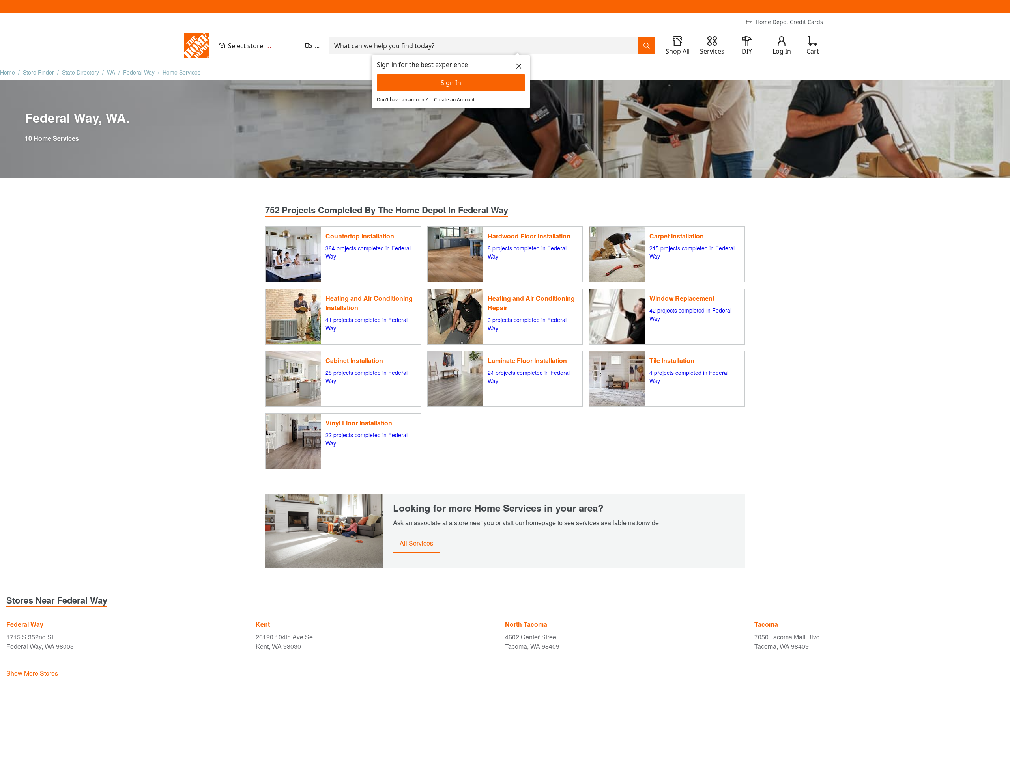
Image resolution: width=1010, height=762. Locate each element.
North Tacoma (526, 624)
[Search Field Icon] (646, 45)
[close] (518, 66)
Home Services (181, 72)
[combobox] (483, 45)
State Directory (80, 72)
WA (111, 72)
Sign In (451, 82)
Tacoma (766, 624)
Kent (263, 624)
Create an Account (454, 99)
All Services (416, 543)
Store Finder (38, 72)
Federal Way (139, 72)
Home (7, 72)
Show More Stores (32, 673)
